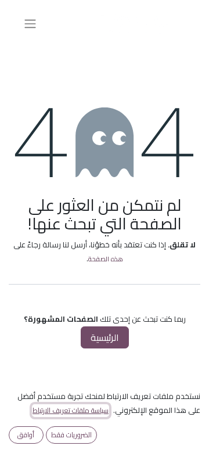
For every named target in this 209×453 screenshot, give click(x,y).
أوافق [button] (25, 434)
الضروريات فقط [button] (71, 434)
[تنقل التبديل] (30, 23)
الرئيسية (105, 337)
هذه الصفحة (105, 259)
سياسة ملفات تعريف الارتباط (71, 410)
